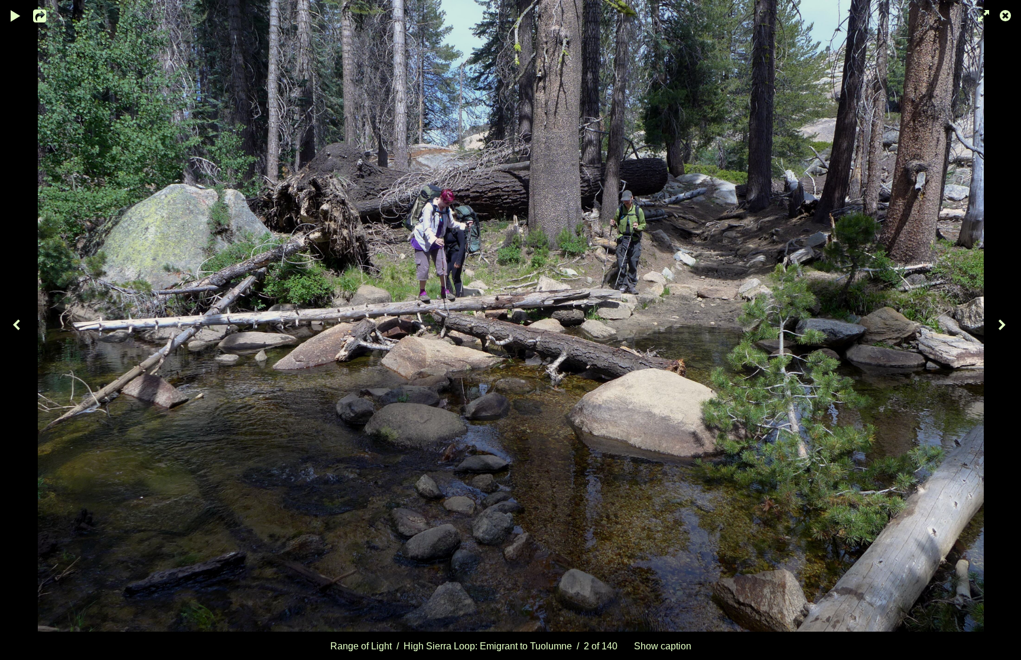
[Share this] (46, 15)
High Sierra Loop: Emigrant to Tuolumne (488, 646)
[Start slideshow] (16, 15)
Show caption (662, 646)
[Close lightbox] (1006, 15)
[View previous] (17, 330)
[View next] (1003, 330)
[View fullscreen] (979, 15)
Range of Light (361, 646)
